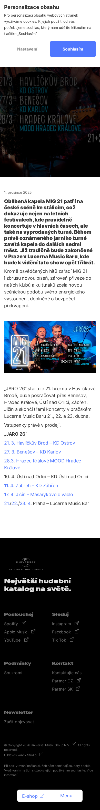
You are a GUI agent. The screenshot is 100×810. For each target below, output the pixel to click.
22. (14, 503)
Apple (16, 631)
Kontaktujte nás (67, 672)
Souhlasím (73, 49)
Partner (63, 680)
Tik (59, 640)
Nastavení (27, 49)
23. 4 (25, 503)
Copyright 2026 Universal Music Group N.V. (39, 745)
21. (7, 503)
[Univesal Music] (26, 564)
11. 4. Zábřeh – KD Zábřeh (31, 485)
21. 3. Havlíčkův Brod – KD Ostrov (39, 443)
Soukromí (13, 672)
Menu (66, 795)
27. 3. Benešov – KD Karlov (32, 452)
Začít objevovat (19, 721)
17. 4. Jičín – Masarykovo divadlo (38, 494)
